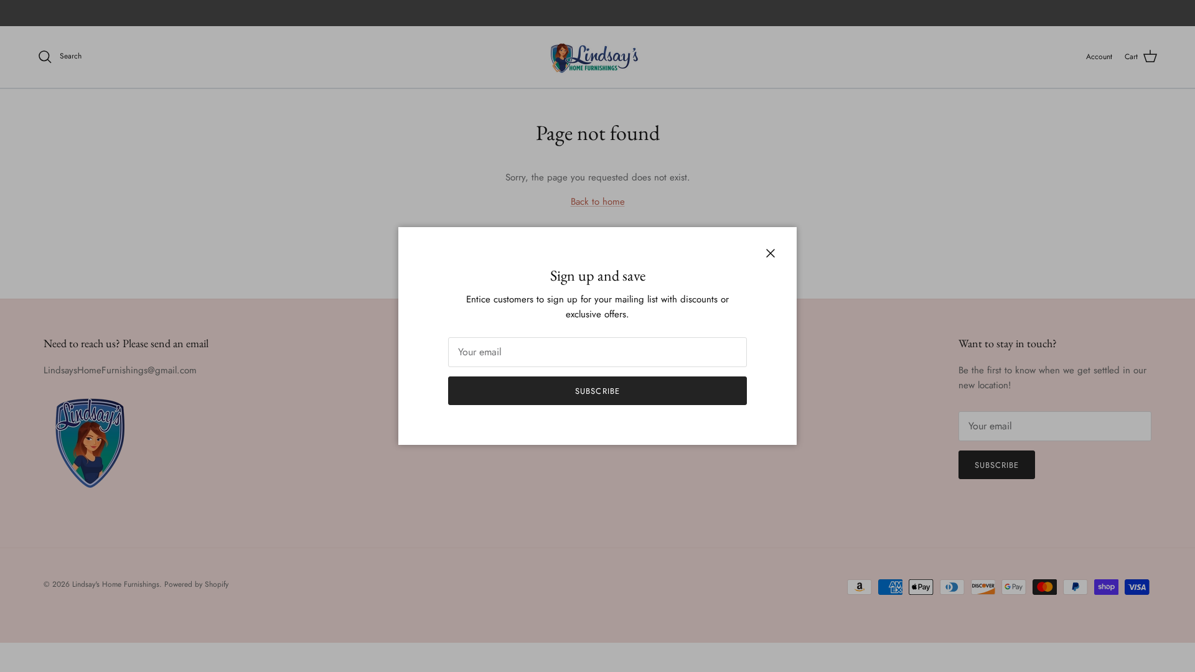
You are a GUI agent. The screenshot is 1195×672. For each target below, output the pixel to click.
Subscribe (597, 391)
